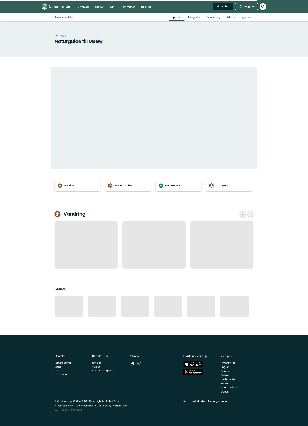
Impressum (121, 405)
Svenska (226, 363)
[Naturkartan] (56, 7)
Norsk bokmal (229, 387)
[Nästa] (250, 214)
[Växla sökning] (263, 6)
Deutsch (226, 371)
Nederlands (228, 379)
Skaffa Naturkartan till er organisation (205, 401)
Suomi (224, 383)
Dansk (225, 391)
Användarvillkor (85, 405)
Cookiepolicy (104, 405)
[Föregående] (243, 214)
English (225, 367)
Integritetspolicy (64, 405)
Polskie (225, 375)
